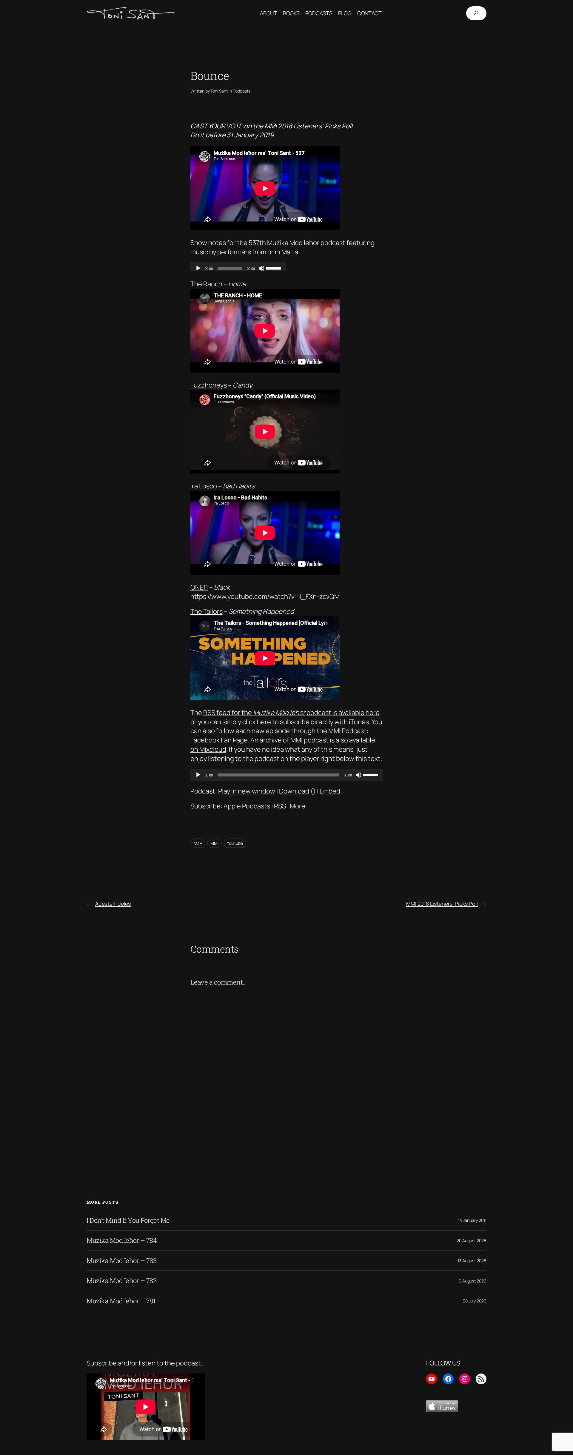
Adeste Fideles (113, 903)
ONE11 (199, 587)
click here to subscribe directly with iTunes (305, 721)
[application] (286, 775)
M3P (198, 843)
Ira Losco (203, 486)
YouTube (235, 843)
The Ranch (206, 283)
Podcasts (241, 91)
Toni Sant (219, 91)
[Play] (198, 775)
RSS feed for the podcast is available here (291, 712)
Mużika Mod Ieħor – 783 (121, 1261)
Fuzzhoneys (208, 385)
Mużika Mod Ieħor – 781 (121, 1301)
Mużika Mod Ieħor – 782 (121, 1281)
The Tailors (206, 611)
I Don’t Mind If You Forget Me (128, 1220)
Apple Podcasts (247, 806)
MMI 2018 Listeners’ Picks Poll (442, 903)
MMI (214, 843)
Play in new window (246, 791)
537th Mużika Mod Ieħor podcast (297, 242)
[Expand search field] (476, 13)
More (297, 806)
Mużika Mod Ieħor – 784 (122, 1240)
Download (294, 791)
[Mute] (358, 775)
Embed (330, 791)
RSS (280, 806)
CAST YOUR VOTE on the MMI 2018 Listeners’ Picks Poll (271, 125)
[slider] (371, 774)
